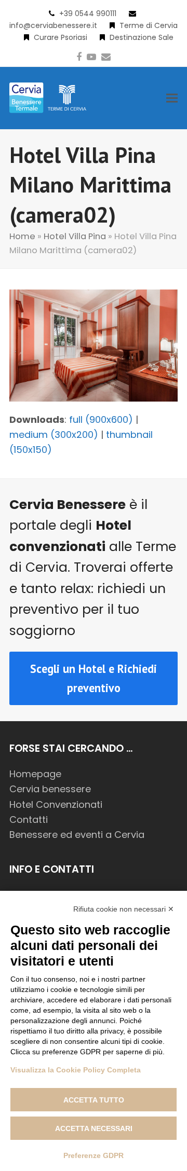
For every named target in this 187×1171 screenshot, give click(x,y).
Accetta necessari (93, 1128)
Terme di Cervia (148, 25)
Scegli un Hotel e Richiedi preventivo (93, 678)
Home (22, 236)
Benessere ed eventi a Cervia (76, 834)
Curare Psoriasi (60, 37)
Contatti (28, 819)
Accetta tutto (93, 1100)
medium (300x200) (53, 434)
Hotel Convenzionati (55, 804)
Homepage (35, 773)
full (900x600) (101, 419)
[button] (172, 97)
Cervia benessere (50, 788)
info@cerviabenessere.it (53, 25)
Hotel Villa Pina (75, 236)
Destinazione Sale (141, 37)
